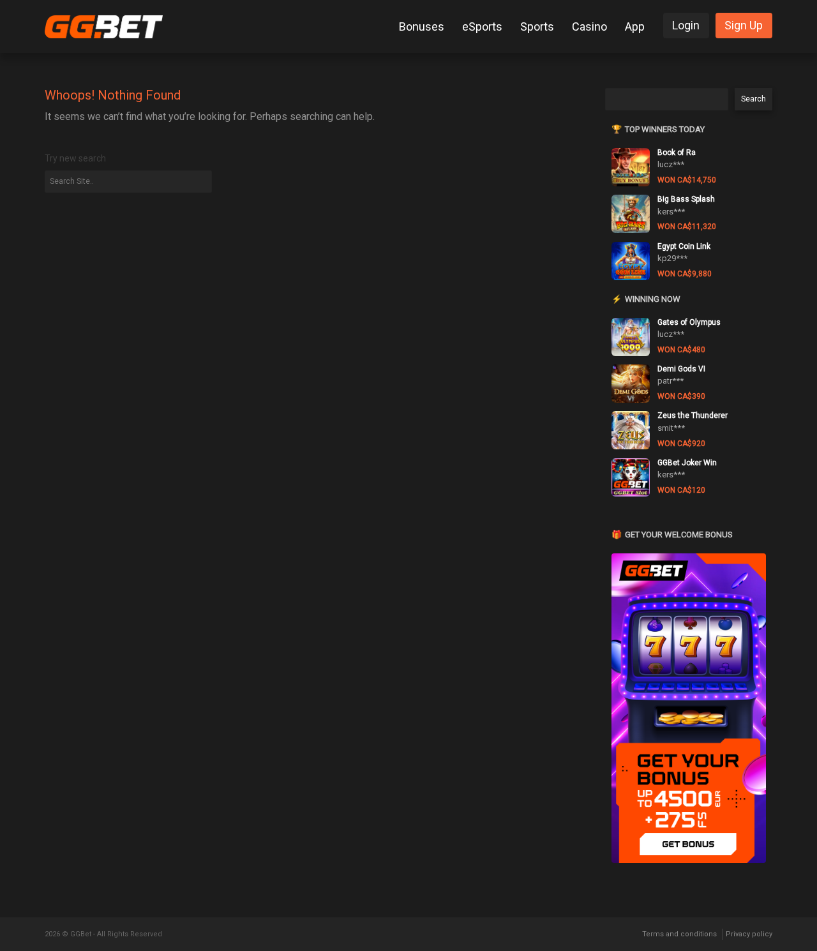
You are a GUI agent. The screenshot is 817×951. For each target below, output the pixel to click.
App (635, 26)
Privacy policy (749, 934)
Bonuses (421, 26)
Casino (589, 26)
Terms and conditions (679, 934)
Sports (537, 26)
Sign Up (743, 25)
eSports (482, 26)
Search (753, 98)
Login (686, 25)
